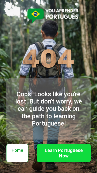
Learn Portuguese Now (64, 153)
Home (17, 150)
